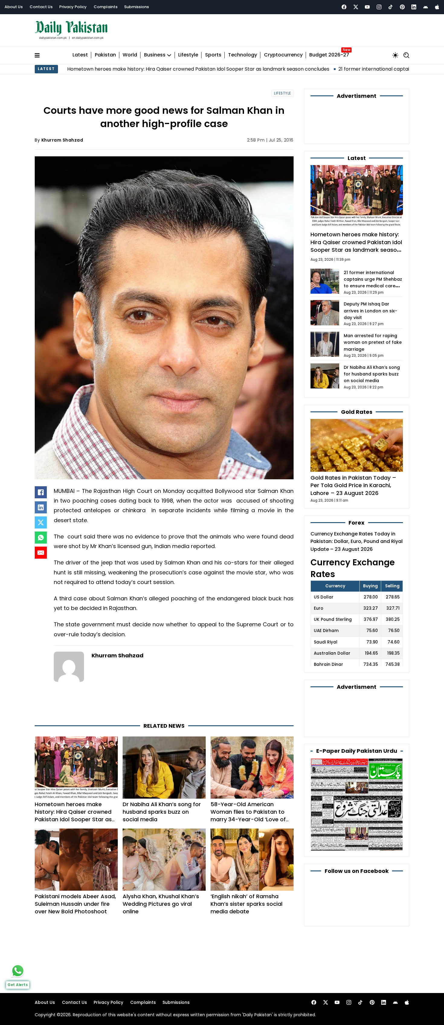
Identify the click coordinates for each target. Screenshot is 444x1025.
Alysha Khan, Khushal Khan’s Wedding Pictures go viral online (161, 876)
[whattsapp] (17, 970)
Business (155, 52)
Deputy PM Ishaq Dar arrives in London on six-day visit (370, 275)
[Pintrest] (402, 7)
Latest (80, 52)
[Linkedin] (413, 7)
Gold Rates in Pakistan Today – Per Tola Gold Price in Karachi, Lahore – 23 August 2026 (353, 450)
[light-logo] (73, 28)
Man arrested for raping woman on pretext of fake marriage (373, 307)
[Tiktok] (390, 7)
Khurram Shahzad (62, 137)
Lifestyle (188, 52)
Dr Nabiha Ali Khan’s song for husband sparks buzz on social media (162, 785)
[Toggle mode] (395, 52)
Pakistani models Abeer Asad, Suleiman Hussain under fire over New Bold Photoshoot (75, 876)
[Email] (41, 550)
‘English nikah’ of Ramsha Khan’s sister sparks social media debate (246, 876)
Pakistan (105, 52)
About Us (14, 7)
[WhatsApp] (41, 534)
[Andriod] (425, 7)
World (130, 52)
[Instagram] (379, 7)
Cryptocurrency (283, 52)
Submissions (136, 7)
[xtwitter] (355, 7)
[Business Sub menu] (169, 52)
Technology (242, 52)
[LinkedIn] (41, 504)
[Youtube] (367, 7)
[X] (41, 519)
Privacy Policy (73, 7)
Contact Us (41, 7)
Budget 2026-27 (329, 52)
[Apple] (437, 7)
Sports (213, 52)
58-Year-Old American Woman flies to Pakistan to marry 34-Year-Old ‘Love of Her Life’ (248, 788)
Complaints (105, 7)
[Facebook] (344, 7)
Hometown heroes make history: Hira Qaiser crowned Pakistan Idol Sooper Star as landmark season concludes (73, 788)
